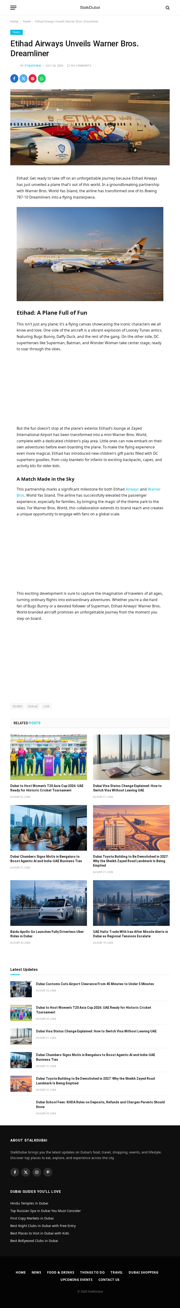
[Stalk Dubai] (90, 7)
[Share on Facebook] (14, 78)
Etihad (33, 706)
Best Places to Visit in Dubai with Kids (39, 1233)
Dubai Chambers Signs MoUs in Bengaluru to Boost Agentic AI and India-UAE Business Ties (46, 859)
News (36, 1272)
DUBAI (17, 706)
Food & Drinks (60, 1272)
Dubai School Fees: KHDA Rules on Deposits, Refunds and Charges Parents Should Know (100, 1104)
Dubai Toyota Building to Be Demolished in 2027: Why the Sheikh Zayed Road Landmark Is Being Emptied (131, 861)
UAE (46, 706)
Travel (27, 21)
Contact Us (109, 1280)
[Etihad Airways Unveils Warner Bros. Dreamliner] (90, 127)
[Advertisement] (90, 390)
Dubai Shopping (143, 1272)
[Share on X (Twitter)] (23, 78)
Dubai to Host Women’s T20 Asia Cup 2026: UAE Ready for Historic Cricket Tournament (46, 788)
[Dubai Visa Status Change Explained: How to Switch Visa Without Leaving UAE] (131, 757)
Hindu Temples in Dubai (29, 1203)
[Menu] (13, 7)
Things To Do (92, 1272)
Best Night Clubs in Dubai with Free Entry (43, 1225)
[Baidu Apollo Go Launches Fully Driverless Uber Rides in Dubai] (48, 903)
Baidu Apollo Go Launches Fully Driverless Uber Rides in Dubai (47, 934)
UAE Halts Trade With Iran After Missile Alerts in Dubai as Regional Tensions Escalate (130, 934)
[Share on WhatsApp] (42, 78)
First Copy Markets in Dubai (32, 1218)
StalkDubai (33, 65)
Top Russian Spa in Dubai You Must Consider (45, 1210)
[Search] (167, 7)
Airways (132, 489)
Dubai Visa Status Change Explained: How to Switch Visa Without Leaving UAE (127, 788)
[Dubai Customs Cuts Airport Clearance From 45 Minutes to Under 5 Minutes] (21, 989)
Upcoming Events (76, 1280)
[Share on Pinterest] (33, 78)
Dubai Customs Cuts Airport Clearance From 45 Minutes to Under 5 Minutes (95, 984)
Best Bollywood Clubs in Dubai (34, 1240)
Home (14, 21)
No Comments (81, 65)
